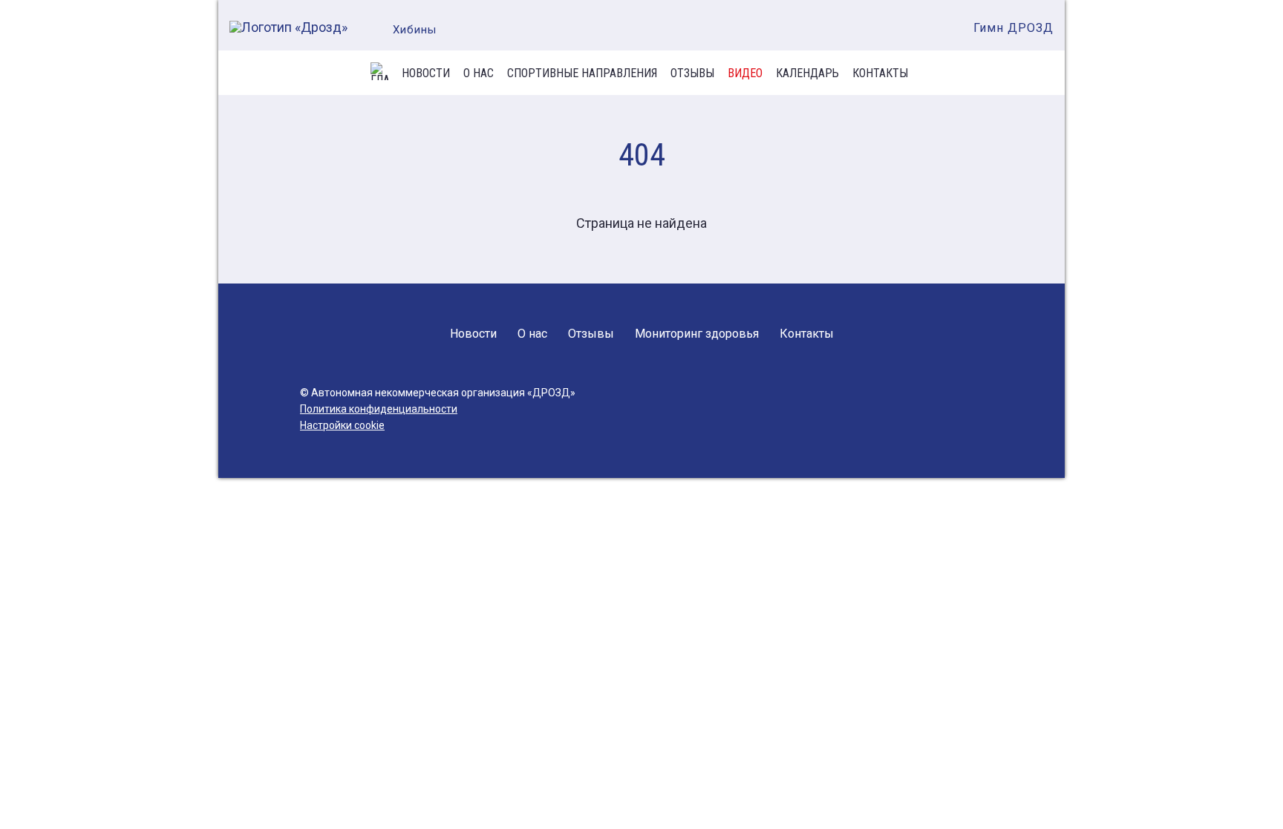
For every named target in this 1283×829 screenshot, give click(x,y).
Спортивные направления (582, 73)
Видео (745, 73)
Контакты (880, 73)
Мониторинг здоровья (697, 334)
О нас (478, 73)
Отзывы (692, 73)
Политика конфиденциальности (378, 409)
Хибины (415, 29)
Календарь (807, 73)
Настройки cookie (342, 425)
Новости (426, 73)
